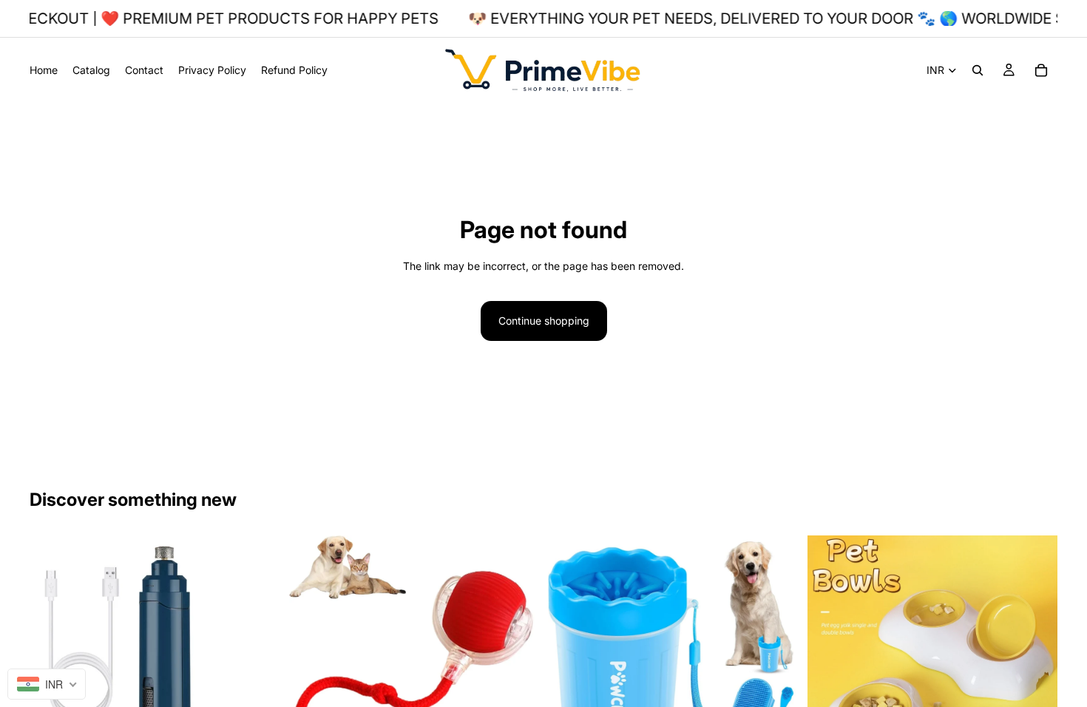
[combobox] (46, 684)
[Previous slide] (52, 661)
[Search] (977, 70)
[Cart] (1041, 70)
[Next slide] (258, 661)
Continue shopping (543, 320)
